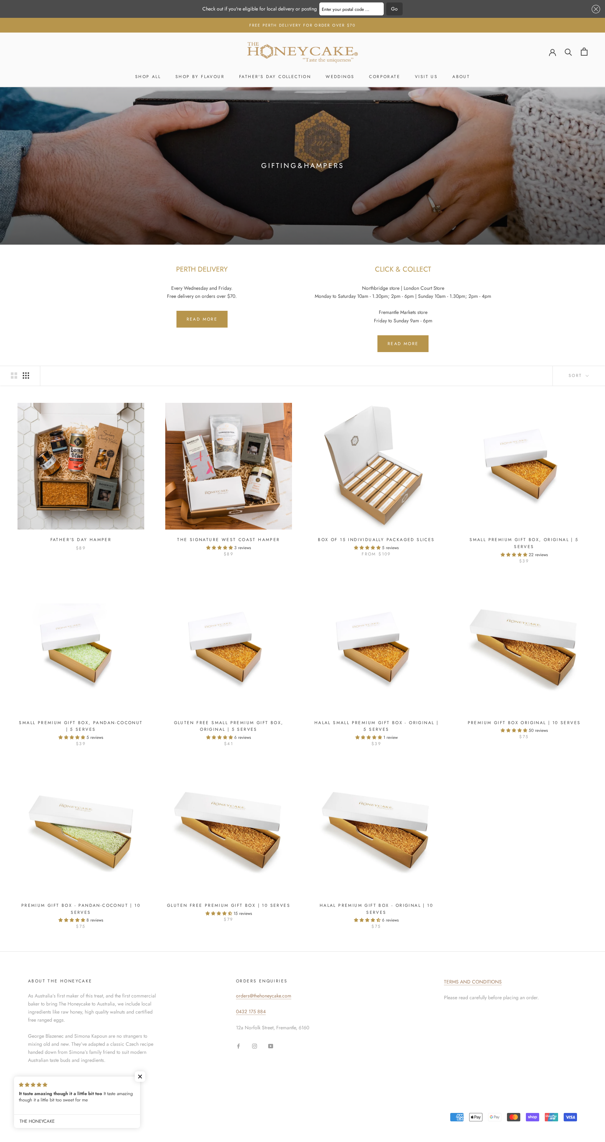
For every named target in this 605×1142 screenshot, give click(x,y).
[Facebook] (238, 1046)
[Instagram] (254, 1046)
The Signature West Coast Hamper (228, 540)
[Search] (568, 51)
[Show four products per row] (26, 375)
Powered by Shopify (97, 1123)
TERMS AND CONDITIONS (473, 981)
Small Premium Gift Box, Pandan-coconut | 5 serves (80, 726)
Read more (202, 319)
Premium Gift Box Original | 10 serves (524, 723)
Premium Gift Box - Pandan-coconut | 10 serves (80, 909)
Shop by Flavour (199, 76)
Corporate (384, 76)
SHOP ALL (148, 76)
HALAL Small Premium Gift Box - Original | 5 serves (376, 726)
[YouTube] (270, 1046)
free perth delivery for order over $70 (302, 25)
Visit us (426, 76)
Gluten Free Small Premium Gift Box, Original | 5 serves (229, 726)
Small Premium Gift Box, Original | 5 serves (524, 543)
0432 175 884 (251, 1011)
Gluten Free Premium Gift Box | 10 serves (228, 905)
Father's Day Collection (275, 76)
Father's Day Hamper (81, 540)
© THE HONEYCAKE (51, 1114)
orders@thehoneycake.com (263, 995)
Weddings (340, 76)
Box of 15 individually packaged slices (376, 540)
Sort (576, 375)
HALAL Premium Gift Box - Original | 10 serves (376, 909)
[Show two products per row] (14, 375)
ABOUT (461, 76)
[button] (594, 9)
